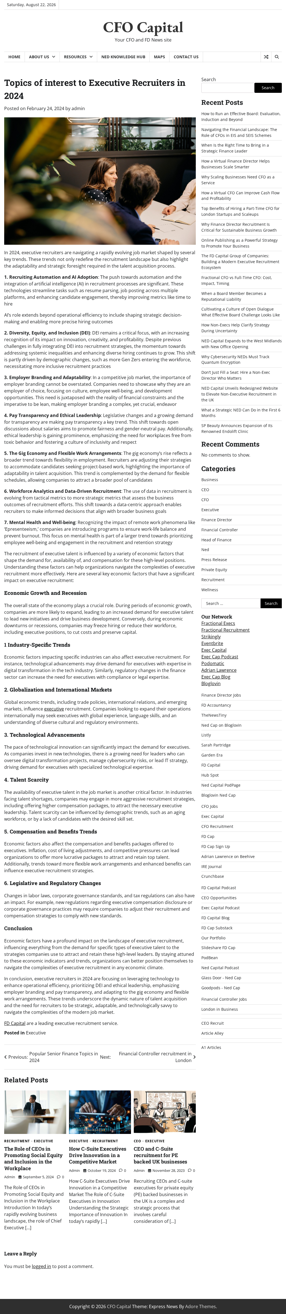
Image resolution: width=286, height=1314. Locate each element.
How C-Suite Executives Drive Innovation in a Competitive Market (97, 1155)
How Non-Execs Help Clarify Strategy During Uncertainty (235, 327)
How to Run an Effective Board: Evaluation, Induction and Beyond (241, 116)
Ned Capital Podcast (220, 967)
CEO (137, 1141)
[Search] (276, 57)
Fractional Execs (218, 623)
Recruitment (17, 1141)
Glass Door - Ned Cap (221, 977)
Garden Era (212, 755)
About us (39, 56)
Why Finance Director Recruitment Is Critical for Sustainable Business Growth (239, 227)
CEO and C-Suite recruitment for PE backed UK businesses (160, 1155)
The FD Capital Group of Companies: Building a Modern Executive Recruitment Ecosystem (240, 261)
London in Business (219, 1009)
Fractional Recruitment (225, 630)
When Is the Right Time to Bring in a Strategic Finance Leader (235, 148)
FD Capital (14, 1023)
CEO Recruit (212, 1023)
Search (208, 79)
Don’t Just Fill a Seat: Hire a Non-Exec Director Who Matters (235, 375)
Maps (159, 56)
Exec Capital (214, 650)
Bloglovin (211, 683)
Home (14, 56)
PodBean (209, 957)
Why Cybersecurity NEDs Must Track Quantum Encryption (235, 359)
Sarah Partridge (216, 745)
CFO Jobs (209, 806)
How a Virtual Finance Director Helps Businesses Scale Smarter (235, 163)
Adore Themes (200, 1306)
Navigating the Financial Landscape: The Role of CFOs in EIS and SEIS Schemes (239, 132)
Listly (206, 735)
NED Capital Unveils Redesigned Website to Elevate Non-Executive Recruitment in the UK (239, 394)
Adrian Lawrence (219, 670)
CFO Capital (143, 27)
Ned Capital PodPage (220, 785)
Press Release (214, 559)
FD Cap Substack (216, 927)
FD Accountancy (216, 705)
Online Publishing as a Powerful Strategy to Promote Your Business (239, 243)
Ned (205, 549)
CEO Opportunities (219, 897)
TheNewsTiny (214, 715)
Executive (36, 1033)
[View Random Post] (266, 57)
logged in (41, 1266)
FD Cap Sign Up (215, 846)
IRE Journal (211, 866)
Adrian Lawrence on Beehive (228, 856)
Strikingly (211, 637)
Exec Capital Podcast (220, 907)
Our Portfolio (213, 937)
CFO (205, 499)
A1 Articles (211, 1047)
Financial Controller (219, 529)
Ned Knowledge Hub (123, 56)
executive (54, 709)
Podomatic (212, 663)
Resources (75, 56)
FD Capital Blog (215, 917)
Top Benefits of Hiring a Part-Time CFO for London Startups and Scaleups (240, 211)
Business (209, 479)
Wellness (209, 589)
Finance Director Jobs (221, 695)
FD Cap (207, 836)
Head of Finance (216, 539)
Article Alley (212, 1033)
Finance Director (216, 519)
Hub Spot (210, 775)
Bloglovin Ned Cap (218, 795)
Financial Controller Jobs (224, 999)
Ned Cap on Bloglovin (221, 725)
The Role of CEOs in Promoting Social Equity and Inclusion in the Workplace (33, 1158)
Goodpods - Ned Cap (220, 987)
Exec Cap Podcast (219, 657)
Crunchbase (212, 876)
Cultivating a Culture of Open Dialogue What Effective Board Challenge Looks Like (240, 311)
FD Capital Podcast (218, 887)
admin (78, 108)
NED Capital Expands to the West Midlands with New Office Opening (241, 343)
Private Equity (214, 569)
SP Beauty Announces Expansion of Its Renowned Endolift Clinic (237, 428)
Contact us (186, 56)
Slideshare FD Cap (218, 947)
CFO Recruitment (217, 826)
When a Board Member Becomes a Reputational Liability (233, 296)
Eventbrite (212, 643)
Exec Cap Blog (215, 677)
